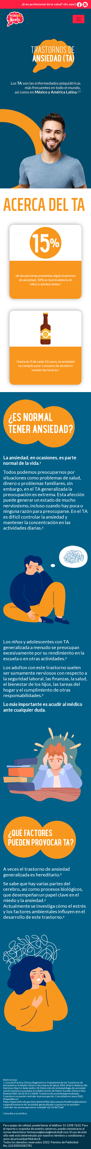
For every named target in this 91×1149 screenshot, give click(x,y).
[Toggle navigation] (78, 19)
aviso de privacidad (15, 1139)
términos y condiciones (68, 1135)
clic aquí (69, 4)
